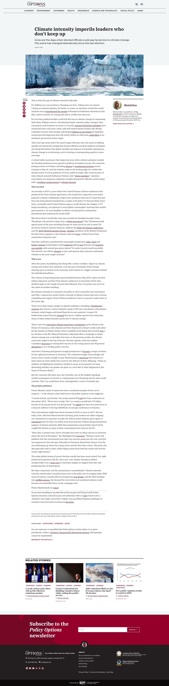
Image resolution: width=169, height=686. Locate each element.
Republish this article (41, 540)
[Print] (24, 112)
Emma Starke (92, 596)
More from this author (122, 123)
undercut (68, 245)
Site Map (110, 672)
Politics (67, 523)
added (78, 404)
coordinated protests (84, 166)
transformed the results (56, 111)
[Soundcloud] (36, 668)
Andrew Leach (44, 596)
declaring (46, 343)
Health (71, 11)
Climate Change (48, 523)
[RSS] (42, 668)
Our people (83, 666)
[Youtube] (33, 668)
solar (88, 241)
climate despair (69, 182)
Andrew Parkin (123, 595)
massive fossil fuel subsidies (88, 125)
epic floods (79, 476)
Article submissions (86, 658)
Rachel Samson (63, 598)
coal (81, 245)
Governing (58, 11)
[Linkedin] (24, 103)
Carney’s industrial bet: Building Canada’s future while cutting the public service (68, 592)
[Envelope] (24, 109)
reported (80, 436)
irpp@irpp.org (46, 662)
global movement (75, 221)
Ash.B (55, 487)
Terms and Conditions (97, 672)
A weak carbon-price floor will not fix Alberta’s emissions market (38, 590)
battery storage (38, 245)
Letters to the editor (86, 661)
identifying (36, 346)
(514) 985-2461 (32, 662)
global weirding (82, 176)
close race (54, 462)
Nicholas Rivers (33, 596)
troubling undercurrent (48, 182)
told (81, 398)
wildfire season (43, 480)
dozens (69, 166)
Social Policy (127, 11)
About (82, 652)
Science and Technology (105, 11)
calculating (36, 421)
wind (93, 241)
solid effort (94, 135)
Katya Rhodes (103, 596)
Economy (29, 11)
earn (78, 234)
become (86, 351)
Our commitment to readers (89, 655)
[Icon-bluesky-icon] (24, 106)
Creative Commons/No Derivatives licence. (70, 532)
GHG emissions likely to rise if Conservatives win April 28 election (99, 590)
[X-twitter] (24, 115)
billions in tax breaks (82, 132)
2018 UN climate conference (90, 227)
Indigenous (83, 11)
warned (60, 315)
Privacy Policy (83, 672)
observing (83, 357)
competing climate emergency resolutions (65, 324)
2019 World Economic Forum (52, 230)
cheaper (57, 251)
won (102, 331)
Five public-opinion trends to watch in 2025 (129, 591)
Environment (43, 11)
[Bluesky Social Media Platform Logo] (30, 668)
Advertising (83, 664)
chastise (70, 230)
